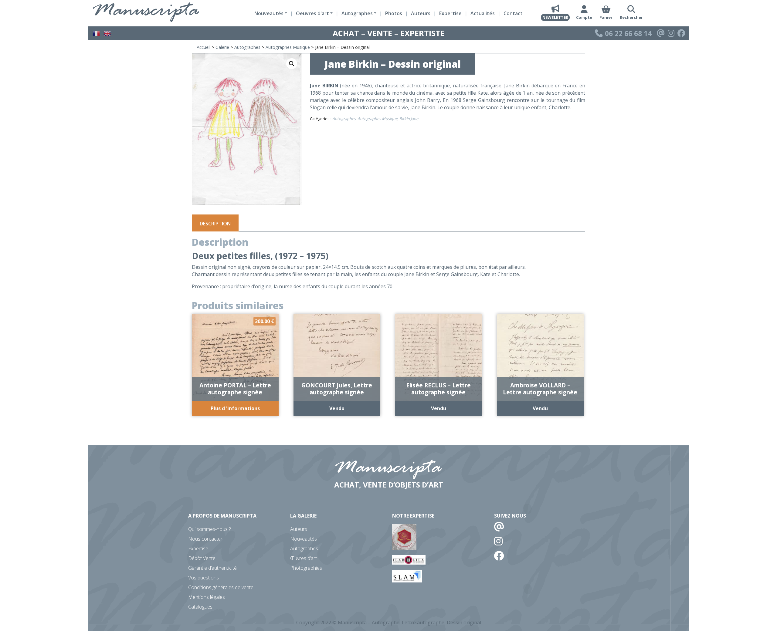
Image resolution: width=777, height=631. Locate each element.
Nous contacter (205, 538)
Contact (513, 13)
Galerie (222, 47)
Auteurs (420, 13)
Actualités (482, 13)
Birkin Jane (408, 118)
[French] (96, 33)
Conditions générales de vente (220, 587)
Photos (393, 13)
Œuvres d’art (303, 558)
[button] (291, 63)
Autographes (247, 47)
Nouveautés (303, 538)
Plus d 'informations (235, 408)
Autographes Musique (288, 47)
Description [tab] (215, 223)
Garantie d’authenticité (212, 568)
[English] (107, 33)
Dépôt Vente (201, 558)
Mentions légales (206, 597)
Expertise (450, 13)
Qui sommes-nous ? (209, 529)
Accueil (203, 47)
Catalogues (200, 606)
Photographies (306, 568)
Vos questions (203, 577)
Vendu (336, 408)
